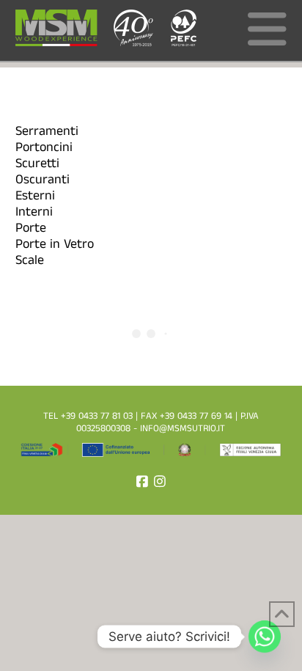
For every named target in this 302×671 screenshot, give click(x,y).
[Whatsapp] (264, 636)
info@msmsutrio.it (182, 430)
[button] (267, 34)
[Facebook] (142, 481)
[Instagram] (160, 481)
